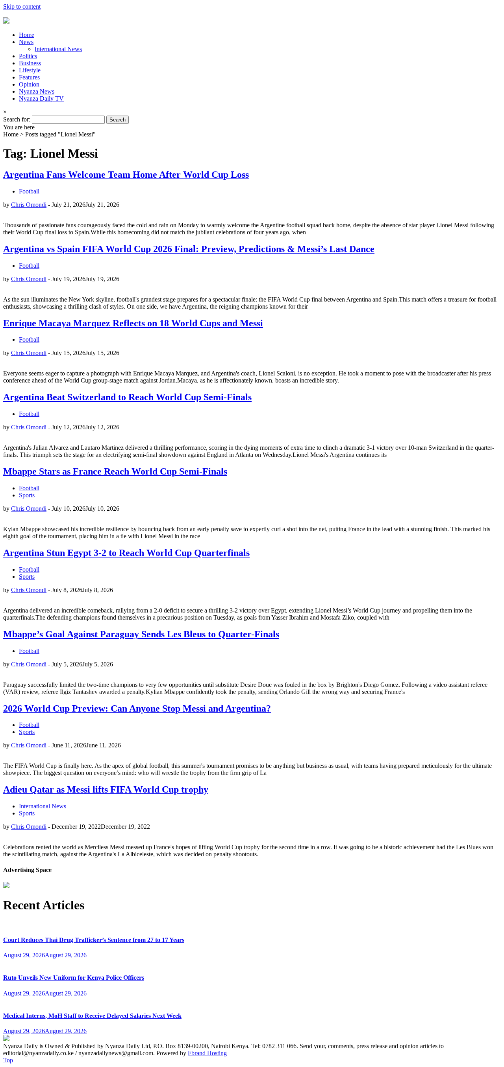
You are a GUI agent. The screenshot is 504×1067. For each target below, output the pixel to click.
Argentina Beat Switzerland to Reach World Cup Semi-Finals (127, 397)
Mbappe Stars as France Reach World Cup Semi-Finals (115, 471)
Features (29, 77)
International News (58, 49)
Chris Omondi (28, 204)
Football (29, 191)
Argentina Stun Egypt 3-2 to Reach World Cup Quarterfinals (126, 553)
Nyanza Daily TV (41, 98)
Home (26, 34)
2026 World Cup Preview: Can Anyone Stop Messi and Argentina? (137, 708)
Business (30, 63)
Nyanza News (36, 91)
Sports (27, 495)
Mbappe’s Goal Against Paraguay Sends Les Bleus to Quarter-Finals (141, 634)
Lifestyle (30, 70)
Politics (28, 56)
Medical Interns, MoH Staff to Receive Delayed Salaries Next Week (92, 1015)
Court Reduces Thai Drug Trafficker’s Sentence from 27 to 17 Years (93, 939)
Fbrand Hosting (207, 1053)
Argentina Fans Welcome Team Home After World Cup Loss (126, 174)
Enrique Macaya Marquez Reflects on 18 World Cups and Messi (133, 323)
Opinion (29, 84)
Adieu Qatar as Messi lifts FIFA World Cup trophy (105, 789)
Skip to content (22, 6)
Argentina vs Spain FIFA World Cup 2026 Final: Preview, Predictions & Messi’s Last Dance (188, 249)
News (26, 42)
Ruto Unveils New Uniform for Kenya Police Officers (73, 977)
